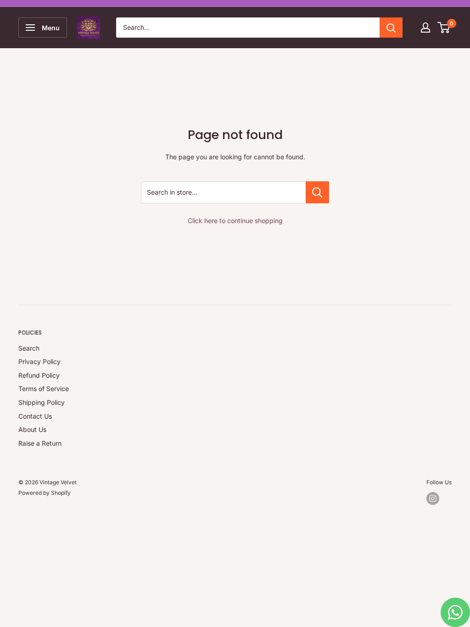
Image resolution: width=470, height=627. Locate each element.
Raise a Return (40, 443)
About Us (32, 429)
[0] (444, 27)
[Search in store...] (317, 192)
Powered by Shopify (44, 492)
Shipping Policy (41, 402)
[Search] (391, 27)
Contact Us (35, 416)
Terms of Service (43, 388)
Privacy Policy (39, 361)
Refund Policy (39, 375)
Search (28, 348)
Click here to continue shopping (235, 220)
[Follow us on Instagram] (432, 498)
